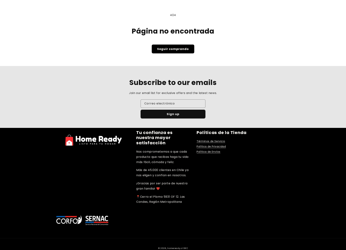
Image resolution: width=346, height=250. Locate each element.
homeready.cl (175, 248)
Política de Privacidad (211, 146)
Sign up (173, 114)
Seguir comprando (173, 49)
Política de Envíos (208, 151)
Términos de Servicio (211, 141)
